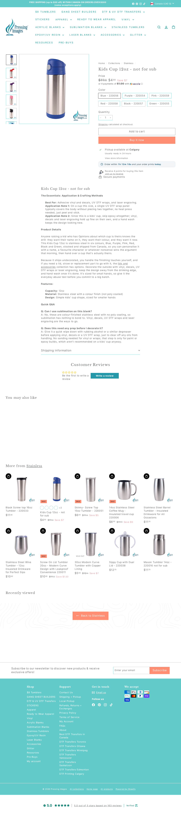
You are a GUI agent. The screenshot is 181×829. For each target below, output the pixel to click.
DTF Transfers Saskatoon (67, 764)
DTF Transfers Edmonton (74, 769)
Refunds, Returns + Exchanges (70, 707)
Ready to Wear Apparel (96, 19)
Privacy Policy (67, 712)
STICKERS (42, 19)
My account (34, 761)
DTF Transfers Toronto (72, 741)
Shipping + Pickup (70, 696)
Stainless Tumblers (128, 27)
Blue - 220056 (109, 95)
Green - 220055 (159, 103)
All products (107, 789)
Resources (44, 42)
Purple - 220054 (135, 95)
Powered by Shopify (126, 789)
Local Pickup (67, 701)
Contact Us (66, 692)
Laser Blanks (81, 34)
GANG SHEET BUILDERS (79, 11)
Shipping (103, 124)
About (62, 730)
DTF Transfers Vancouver (67, 756)
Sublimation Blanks (87, 27)
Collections (114, 63)
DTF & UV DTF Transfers (122, 11)
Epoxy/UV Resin (48, 34)
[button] (136, 83)
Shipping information (56, 350)
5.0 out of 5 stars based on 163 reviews (97, 805)
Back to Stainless (92, 615)
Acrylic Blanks (48, 27)
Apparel (62, 19)
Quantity (104, 111)
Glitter (137, 34)
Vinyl (127, 19)
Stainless (128, 63)
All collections (77, 789)
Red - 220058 (109, 103)
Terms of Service (69, 717)
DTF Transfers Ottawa (72, 746)
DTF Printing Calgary (71, 773)
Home (101, 63)
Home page (92, 789)
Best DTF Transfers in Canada (72, 736)
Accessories (111, 34)
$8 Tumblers (45, 11)
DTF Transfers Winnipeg (73, 750)
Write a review (105, 375)
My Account (66, 721)
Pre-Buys (66, 42)
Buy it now (137, 140)
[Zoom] (54, 89)
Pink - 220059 (160, 95)
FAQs (62, 725)
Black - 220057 (133, 103)
